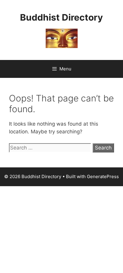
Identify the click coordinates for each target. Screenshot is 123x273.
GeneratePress (103, 176)
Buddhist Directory (61, 17)
